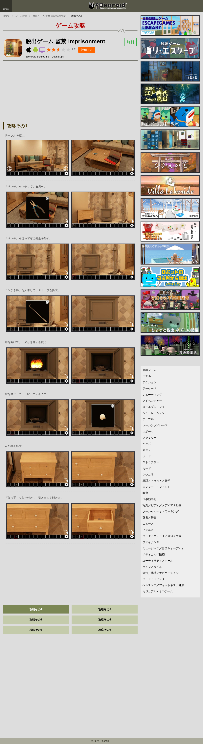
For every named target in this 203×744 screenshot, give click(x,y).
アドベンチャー (152, 400)
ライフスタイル (152, 566)
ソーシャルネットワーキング (161, 511)
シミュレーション (154, 413)
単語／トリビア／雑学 (156, 480)
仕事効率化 (149, 499)
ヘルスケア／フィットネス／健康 (163, 585)
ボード (147, 456)
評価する (86, 49)
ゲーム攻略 (21, 16)
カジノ (147, 450)
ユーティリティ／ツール (158, 560)
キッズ (147, 443)
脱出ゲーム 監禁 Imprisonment (49, 16)
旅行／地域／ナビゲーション (161, 572)
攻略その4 (104, 619)
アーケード (149, 388)
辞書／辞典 (149, 517)
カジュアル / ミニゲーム (158, 591)
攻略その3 (36, 619)
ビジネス (148, 529)
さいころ (148, 474)
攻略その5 (36, 629)
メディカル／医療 (154, 554)
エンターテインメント (156, 486)
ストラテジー (151, 462)
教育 (145, 493)
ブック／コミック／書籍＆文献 (162, 536)
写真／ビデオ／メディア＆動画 (162, 505)
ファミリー (149, 437)
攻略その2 (104, 609)
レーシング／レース (155, 425)
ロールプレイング (154, 406)
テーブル (148, 419)
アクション (149, 382)
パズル (147, 376)
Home (6, 16)
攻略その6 (104, 629)
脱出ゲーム (149, 370)
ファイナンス (151, 542)
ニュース (148, 523)
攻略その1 (76, 16)
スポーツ (148, 431)
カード (147, 468)
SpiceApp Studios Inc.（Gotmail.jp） (45, 56)
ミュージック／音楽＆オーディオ (163, 548)
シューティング (152, 394)
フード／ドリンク (154, 579)
